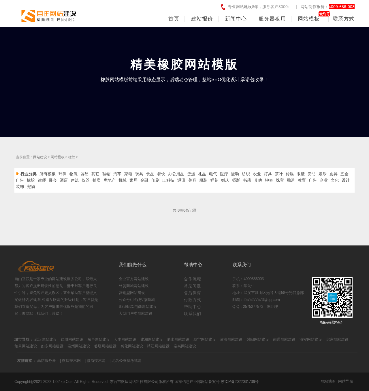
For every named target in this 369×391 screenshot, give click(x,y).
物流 (73, 174)
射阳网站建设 (257, 339)
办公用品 (176, 174)
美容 (192, 180)
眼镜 (301, 174)
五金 (344, 174)
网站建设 (244, 6)
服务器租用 (272, 19)
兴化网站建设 (132, 346)
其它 (95, 174)
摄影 (236, 180)
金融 (144, 180)
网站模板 (309, 19)
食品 (150, 174)
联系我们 (192, 313)
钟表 (269, 180)
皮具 (334, 174)
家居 (133, 180)
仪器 (86, 180)
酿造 (291, 180)
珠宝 (280, 180)
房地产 (109, 180)
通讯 (181, 180)
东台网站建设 (98, 339)
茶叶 (279, 174)
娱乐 (323, 174)
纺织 (246, 174)
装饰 (20, 187)
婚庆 (225, 180)
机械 (122, 180)
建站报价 (202, 19)
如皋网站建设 (25, 346)
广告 (20, 180)
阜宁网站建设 (204, 339)
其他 (258, 180)
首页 (173, 19)
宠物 (31, 187)
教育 (302, 180)
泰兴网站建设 (185, 346)
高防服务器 (46, 360)
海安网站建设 (311, 339)
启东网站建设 (337, 339)
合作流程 (192, 279)
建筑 (75, 180)
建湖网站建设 (151, 339)
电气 (213, 174)
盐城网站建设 (72, 339)
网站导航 (345, 381)
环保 (63, 174)
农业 (257, 174)
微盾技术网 (71, 360)
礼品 (202, 174)
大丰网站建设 (125, 339)
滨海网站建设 (231, 339)
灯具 (268, 174)
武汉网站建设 (45, 339)
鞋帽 (106, 174)
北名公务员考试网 (127, 360)
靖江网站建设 (158, 346)
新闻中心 (236, 19)
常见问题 (192, 286)
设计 (346, 180)
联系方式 (344, 19)
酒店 (64, 180)
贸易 (84, 174)
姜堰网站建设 (105, 346)
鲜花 (214, 180)
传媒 (290, 174)
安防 (312, 174)
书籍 (247, 180)
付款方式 (192, 299)
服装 (203, 180)
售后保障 (192, 293)
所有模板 (47, 174)
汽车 (117, 174)
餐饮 (161, 174)
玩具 (139, 174)
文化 (335, 180)
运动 (235, 174)
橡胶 (71, 157)
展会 (53, 180)
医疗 (224, 174)
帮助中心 (192, 306)
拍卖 (97, 180)
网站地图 (328, 381)
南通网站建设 (284, 339)
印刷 (155, 180)
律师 (42, 180)
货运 (191, 174)
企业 (324, 180)
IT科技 (168, 180)
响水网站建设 (178, 339)
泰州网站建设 (78, 346)
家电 (128, 174)
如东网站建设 (52, 346)
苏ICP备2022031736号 (240, 381)
